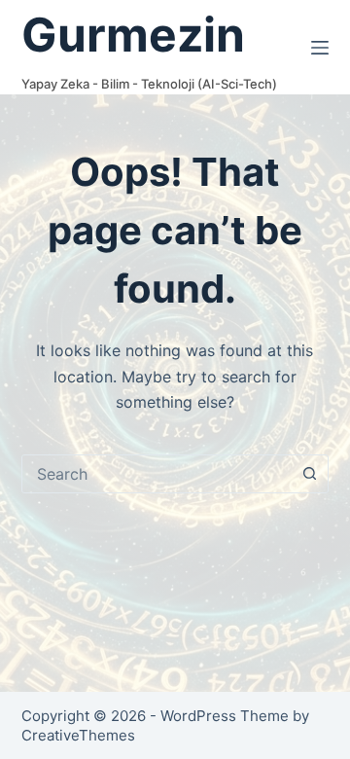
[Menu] (320, 47)
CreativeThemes (78, 735)
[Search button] (309, 473)
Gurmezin (133, 34)
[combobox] (157, 473)
